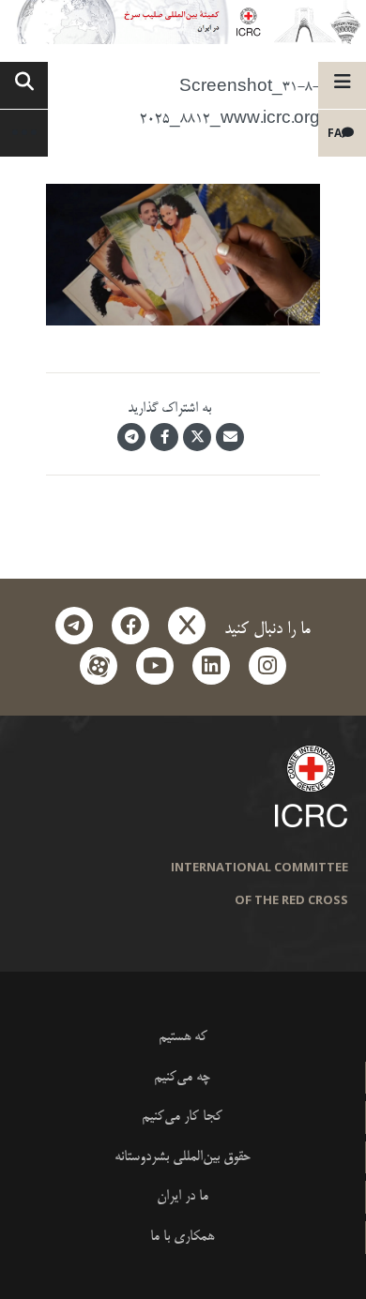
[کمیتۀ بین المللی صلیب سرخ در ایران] (183, 22)
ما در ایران (182, 1196)
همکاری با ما (182, 1237)
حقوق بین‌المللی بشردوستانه (182, 1157)
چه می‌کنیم (182, 1077)
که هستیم (183, 1037)
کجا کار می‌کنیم (182, 1116)
